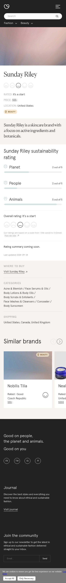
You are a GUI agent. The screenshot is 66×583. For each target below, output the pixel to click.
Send (45, 558)
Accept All (9, 578)
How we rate (10, 236)
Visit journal (11, 509)
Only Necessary (26, 578)
